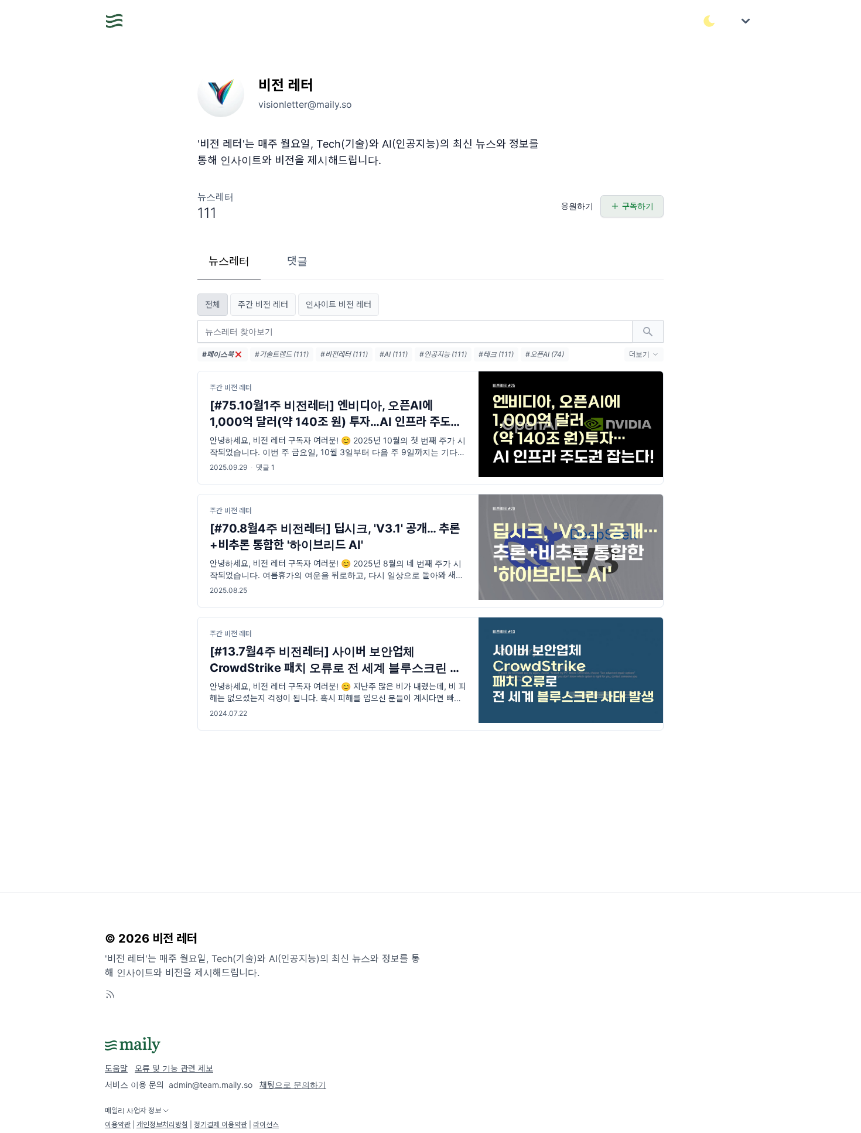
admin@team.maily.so (210, 1085)
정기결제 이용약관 (220, 1124)
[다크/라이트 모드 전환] (709, 21)
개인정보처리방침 (162, 1124)
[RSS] (110, 994)
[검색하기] (648, 331)
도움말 (116, 1068)
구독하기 (638, 206)
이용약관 (118, 1124)
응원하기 (577, 206)
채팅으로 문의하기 (292, 1085)
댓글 (297, 261)
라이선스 (266, 1124)
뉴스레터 (229, 261)
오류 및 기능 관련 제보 (174, 1068)
